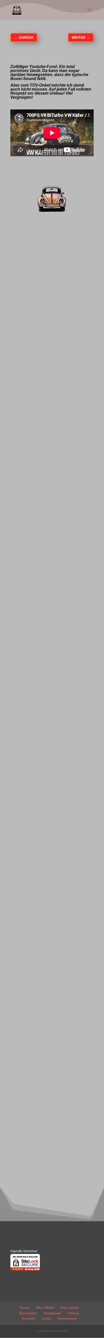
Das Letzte (70, 1308)
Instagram (52, 1313)
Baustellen (28, 1313)
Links (46, 1318)
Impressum (67, 1318)
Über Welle (45, 1308)
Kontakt (29, 1318)
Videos (73, 1313)
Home (25, 1308)
